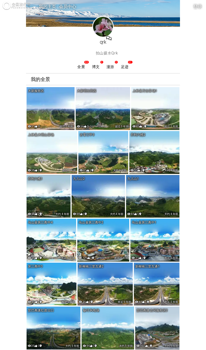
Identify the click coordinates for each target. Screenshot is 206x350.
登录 (197, 6)
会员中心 (67, 6)
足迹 (124, 67)
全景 (81, 67)
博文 (96, 67)
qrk (103, 42)
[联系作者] (109, 38)
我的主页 (47, 6)
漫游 (110, 67)
